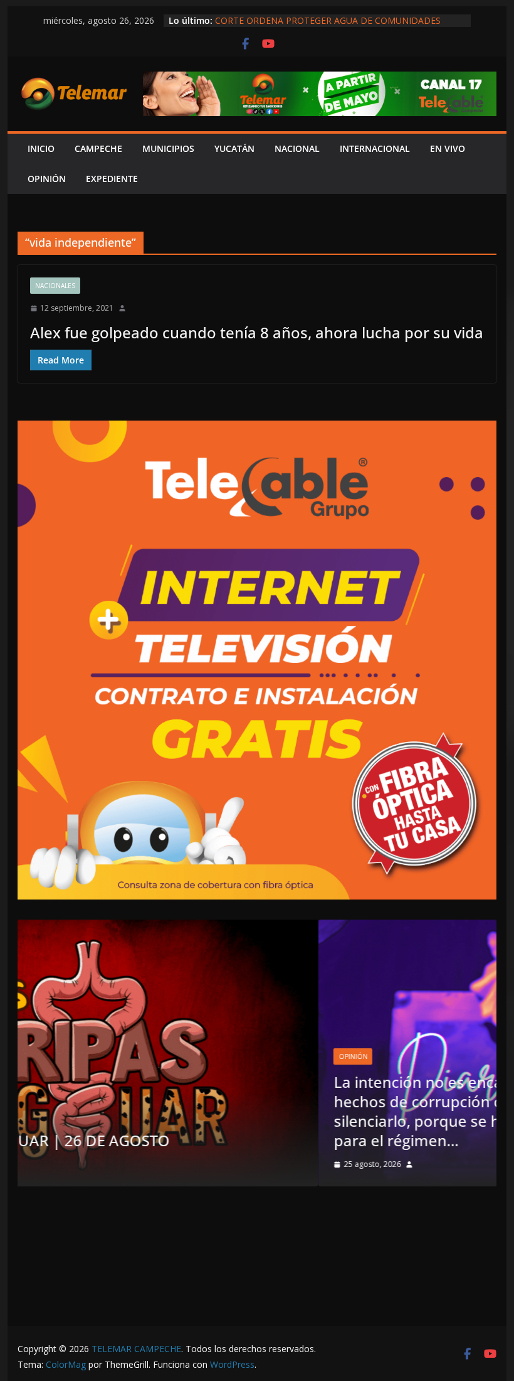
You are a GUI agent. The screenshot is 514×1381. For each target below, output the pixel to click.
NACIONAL (297, 148)
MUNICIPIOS (168, 148)
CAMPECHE (98, 148)
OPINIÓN (47, 179)
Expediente (112, 179)
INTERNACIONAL (375, 148)
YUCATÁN (234, 148)
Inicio (41, 148)
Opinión (62, 1056)
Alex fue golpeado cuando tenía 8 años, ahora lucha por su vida (256, 332)
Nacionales (55, 285)
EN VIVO (447, 148)
